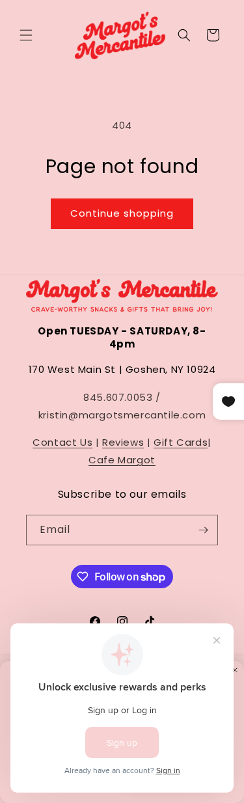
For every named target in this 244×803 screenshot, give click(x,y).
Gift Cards (181, 442)
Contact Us (62, 442)
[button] (26, 35)
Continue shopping (122, 213)
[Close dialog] (235, 670)
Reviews (123, 442)
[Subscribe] (203, 530)
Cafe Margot (122, 460)
